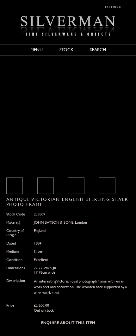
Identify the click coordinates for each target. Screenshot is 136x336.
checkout (113, 6)
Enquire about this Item (68, 322)
